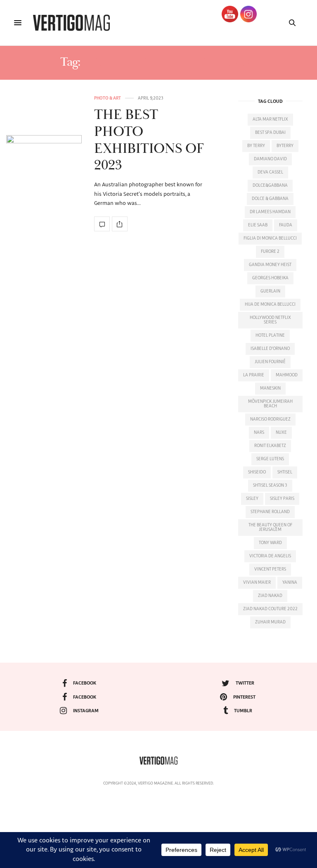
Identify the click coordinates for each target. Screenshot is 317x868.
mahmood (287, 375)
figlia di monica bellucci (270, 238)
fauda (285, 225)
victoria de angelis (270, 556)
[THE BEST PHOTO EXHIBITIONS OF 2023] (44, 164)
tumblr (243, 711)
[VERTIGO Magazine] (71, 22)
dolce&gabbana (270, 185)
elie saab (257, 225)
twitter (245, 683)
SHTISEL (284, 472)
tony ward (270, 543)
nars (259, 432)
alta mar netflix (270, 119)
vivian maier (257, 582)
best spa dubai (270, 133)
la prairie (253, 375)
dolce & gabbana (270, 199)
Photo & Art (107, 98)
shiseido (257, 472)
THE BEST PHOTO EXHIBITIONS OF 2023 (149, 140)
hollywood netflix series (270, 320)
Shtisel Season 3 (270, 485)
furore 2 (270, 252)
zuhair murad (270, 622)
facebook (84, 683)
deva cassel (270, 172)
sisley (252, 499)
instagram (86, 711)
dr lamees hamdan (270, 212)
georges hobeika (270, 278)
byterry (285, 146)
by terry (256, 146)
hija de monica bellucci (270, 304)
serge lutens (270, 459)
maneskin (270, 388)
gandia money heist (270, 265)
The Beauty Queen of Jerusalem (270, 527)
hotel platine (270, 335)
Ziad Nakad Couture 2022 (270, 609)
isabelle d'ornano (270, 349)
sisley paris (282, 499)
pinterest (244, 697)
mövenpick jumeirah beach (270, 404)
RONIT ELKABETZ (270, 446)
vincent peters (270, 569)
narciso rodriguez (270, 419)
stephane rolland (270, 512)
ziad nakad (270, 596)
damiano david (270, 159)
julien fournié (270, 362)
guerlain (270, 291)
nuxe (281, 432)
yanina (289, 582)
